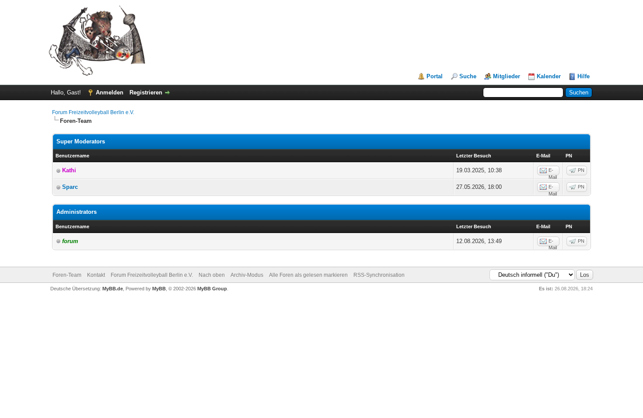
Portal (434, 76)
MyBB (159, 288)
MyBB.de (112, 288)
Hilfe (583, 76)
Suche (467, 76)
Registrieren (145, 92)
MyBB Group (212, 288)
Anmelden (109, 92)
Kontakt (96, 275)
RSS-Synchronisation (379, 275)
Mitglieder (506, 76)
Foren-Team (66, 275)
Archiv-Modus (247, 275)
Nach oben (212, 275)
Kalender (549, 76)
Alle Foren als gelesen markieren (308, 275)
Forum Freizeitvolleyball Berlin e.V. (93, 112)
